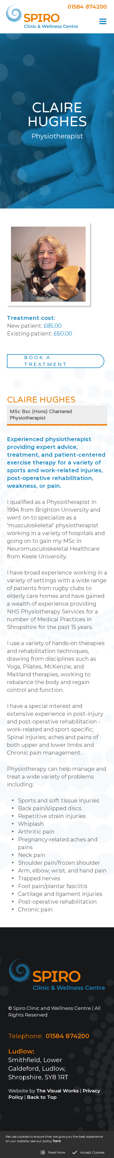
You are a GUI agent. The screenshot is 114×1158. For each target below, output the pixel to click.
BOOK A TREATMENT (46, 360)
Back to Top (42, 1097)
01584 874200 (87, 6)
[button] (102, 21)
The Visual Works (57, 1091)
